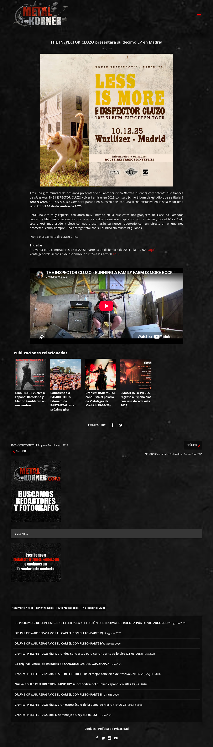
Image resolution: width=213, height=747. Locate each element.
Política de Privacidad (113, 729)
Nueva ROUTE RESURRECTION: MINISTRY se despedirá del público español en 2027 (73, 684)
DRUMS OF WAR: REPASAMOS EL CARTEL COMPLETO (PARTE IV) (59, 643)
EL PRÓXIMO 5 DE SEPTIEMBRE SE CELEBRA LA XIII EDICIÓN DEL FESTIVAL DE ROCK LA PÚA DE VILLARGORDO (91, 623)
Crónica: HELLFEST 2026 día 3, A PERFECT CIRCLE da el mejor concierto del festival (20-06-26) (80, 674)
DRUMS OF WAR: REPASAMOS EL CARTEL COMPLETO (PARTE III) (59, 694)
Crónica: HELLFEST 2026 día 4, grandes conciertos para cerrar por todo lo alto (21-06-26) (77, 654)
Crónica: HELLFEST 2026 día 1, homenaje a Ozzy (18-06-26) (56, 715)
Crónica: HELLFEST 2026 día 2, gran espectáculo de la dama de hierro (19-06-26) (71, 705)
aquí (151, 249)
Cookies (90, 729)
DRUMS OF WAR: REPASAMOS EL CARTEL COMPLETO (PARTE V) (59, 633)
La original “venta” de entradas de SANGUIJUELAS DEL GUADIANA (61, 664)
